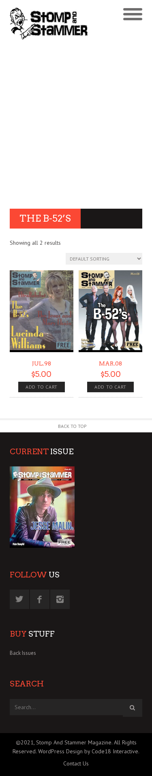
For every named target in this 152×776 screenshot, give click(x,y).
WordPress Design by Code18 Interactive (88, 751)
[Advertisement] (76, 125)
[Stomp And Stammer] (59, 23)
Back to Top (72, 426)
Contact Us (76, 763)
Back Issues (23, 653)
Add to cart (42, 387)
